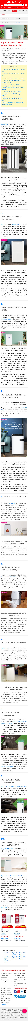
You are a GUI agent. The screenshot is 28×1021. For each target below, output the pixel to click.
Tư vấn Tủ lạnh (5, 22)
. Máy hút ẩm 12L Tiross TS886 (11, 84)
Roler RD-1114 (5, 124)
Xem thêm (3, 1004)
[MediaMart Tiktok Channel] (25, 991)
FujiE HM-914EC (5, 648)
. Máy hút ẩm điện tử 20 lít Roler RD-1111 (14, 78)
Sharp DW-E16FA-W (7, 849)
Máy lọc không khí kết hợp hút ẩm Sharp (13, 875)
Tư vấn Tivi (18, 18)
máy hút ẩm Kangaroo (7, 766)
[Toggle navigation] (2, 5)
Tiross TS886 (12, 503)
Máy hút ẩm (4, 224)
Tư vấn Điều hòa (5, 18)
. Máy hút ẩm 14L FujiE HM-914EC (12, 91)
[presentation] (2, 929)
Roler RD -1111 (6, 319)
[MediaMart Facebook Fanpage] (15, 991)
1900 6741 (16, 977)
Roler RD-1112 (16, 224)
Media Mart (4, 907)
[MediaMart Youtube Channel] (18, 991)
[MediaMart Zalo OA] (22, 991)
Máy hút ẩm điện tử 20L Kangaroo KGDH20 (13, 786)
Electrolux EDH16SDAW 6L (8, 577)
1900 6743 (23, 977)
